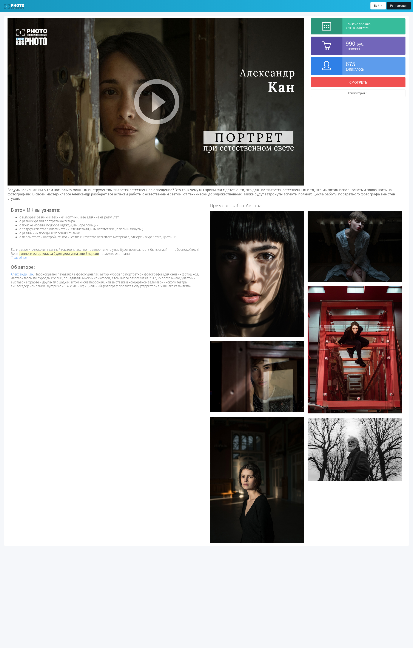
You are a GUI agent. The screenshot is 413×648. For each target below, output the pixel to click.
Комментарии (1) (358, 93)
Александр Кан (22, 274)
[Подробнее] (19, 258)
